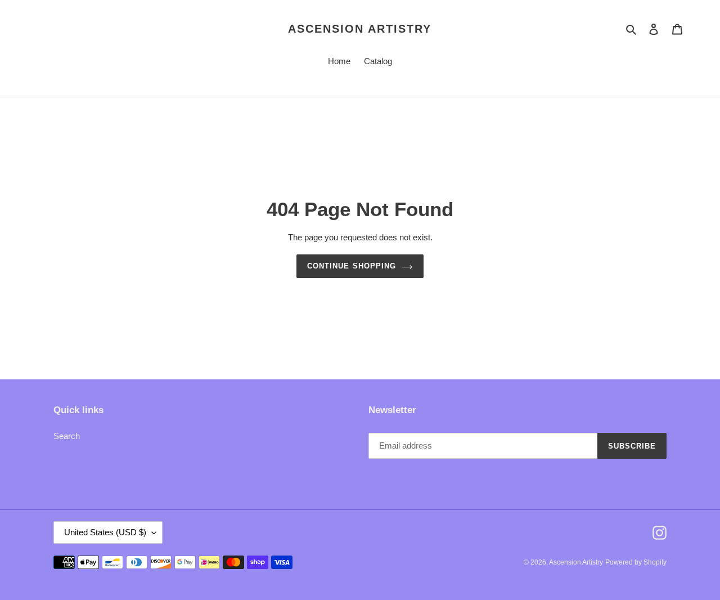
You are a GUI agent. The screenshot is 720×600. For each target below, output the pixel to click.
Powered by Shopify (636, 562)
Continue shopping (351, 266)
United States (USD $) (105, 532)
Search (66, 436)
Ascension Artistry (359, 29)
